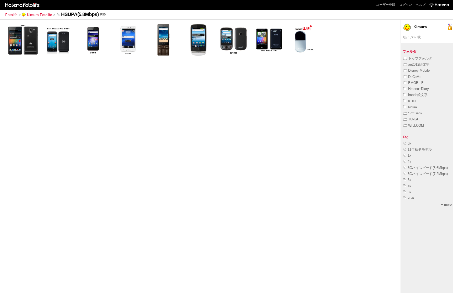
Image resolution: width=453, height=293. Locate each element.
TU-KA (413, 119)
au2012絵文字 (418, 64)
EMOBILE (416, 83)
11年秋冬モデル (420, 149)
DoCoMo (414, 77)
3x (409, 180)
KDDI (412, 101)
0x (409, 143)
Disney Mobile (419, 70)
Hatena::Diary (418, 89)
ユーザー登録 (385, 5)
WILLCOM (416, 125)
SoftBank (415, 113)
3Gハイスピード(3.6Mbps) (428, 168)
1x (409, 155)
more (448, 204)
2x (409, 162)
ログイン (405, 5)
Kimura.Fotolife (39, 15)
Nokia (412, 107)
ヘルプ (420, 5)
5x (409, 192)
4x (409, 186)
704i (411, 198)
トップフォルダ (420, 58)
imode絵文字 (418, 95)
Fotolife (11, 15)
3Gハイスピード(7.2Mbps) (428, 174)
